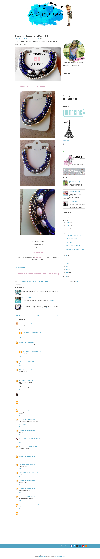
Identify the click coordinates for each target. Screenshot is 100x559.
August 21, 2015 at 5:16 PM (30, 464)
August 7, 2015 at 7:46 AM (27, 380)
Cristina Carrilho (22, 472)
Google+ (35, 281)
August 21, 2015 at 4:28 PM (29, 456)
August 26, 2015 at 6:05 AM (29, 496)
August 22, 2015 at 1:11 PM (29, 488)
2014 (66, 276)
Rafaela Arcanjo (22, 402)
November (68, 225)
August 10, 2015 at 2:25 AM (32, 393)
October (68, 228)
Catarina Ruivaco (23, 410)
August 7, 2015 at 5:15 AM (28, 342)
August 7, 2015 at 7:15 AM (26, 369)
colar (24, 38)
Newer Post (17, 315)
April (67, 263)
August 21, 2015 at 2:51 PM (31, 446)
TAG (42, 30)
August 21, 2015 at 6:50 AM (29, 430)
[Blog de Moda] (66, 144)
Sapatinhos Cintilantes (23, 438)
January (67, 272)
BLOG (20, 424)
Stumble (41, 281)
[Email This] (16, 284)
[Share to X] (19, 284)
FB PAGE (24, 424)
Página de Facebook (40, 246)
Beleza (29, 30)
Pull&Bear (38, 38)
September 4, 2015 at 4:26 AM (33, 504)
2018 (66, 215)
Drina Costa (21, 513)
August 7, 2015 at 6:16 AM (28, 361)
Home (23, 30)
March (67, 266)
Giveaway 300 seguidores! (27, 297)
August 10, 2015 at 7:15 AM (32, 402)
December (68, 222)
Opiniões (61, 30)
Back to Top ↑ (50, 557)
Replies (22, 329)
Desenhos (48, 30)
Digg (47, 281)
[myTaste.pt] (66, 140)
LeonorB (21, 361)
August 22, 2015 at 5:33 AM (29, 480)
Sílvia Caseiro (22, 446)
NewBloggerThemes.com (59, 556)
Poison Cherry (26, 332)
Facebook (23, 281)
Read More (54, 292)
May (67, 261)
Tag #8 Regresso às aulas (71, 238)
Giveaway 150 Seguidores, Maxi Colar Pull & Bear (33, 36)
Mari (20, 380)
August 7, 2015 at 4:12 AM (33, 323)
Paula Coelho (22, 464)
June (67, 258)
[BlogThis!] (17, 284)
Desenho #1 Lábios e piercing (75, 191)
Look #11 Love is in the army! (75, 181)
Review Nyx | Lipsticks (74, 201)
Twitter (29, 281)
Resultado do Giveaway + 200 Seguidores (30, 290)
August (67, 233)
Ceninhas (21, 419)
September (68, 230)
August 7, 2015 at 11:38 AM (36, 351)
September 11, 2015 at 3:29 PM (31, 512)
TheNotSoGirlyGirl (23, 323)
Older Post (58, 315)
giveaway (28, 38)
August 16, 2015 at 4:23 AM (32, 410)
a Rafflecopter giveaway (20, 267)
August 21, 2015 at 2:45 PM (34, 438)
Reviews (36, 30)
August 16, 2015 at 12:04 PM (29, 419)
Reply (20, 327)
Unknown (21, 342)
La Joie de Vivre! (22, 394)
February (68, 269)
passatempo (33, 38)
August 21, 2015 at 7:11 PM (32, 472)
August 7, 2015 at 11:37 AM (36, 332)
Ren (20, 369)
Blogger (76, 281)
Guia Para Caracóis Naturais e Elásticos (74, 235)
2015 (66, 220)
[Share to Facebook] (20, 284)
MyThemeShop (42, 556)
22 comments (45, 38)
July (67, 255)
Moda (55, 30)
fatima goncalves (22, 504)
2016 (66, 217)
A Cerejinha (49, 555)
